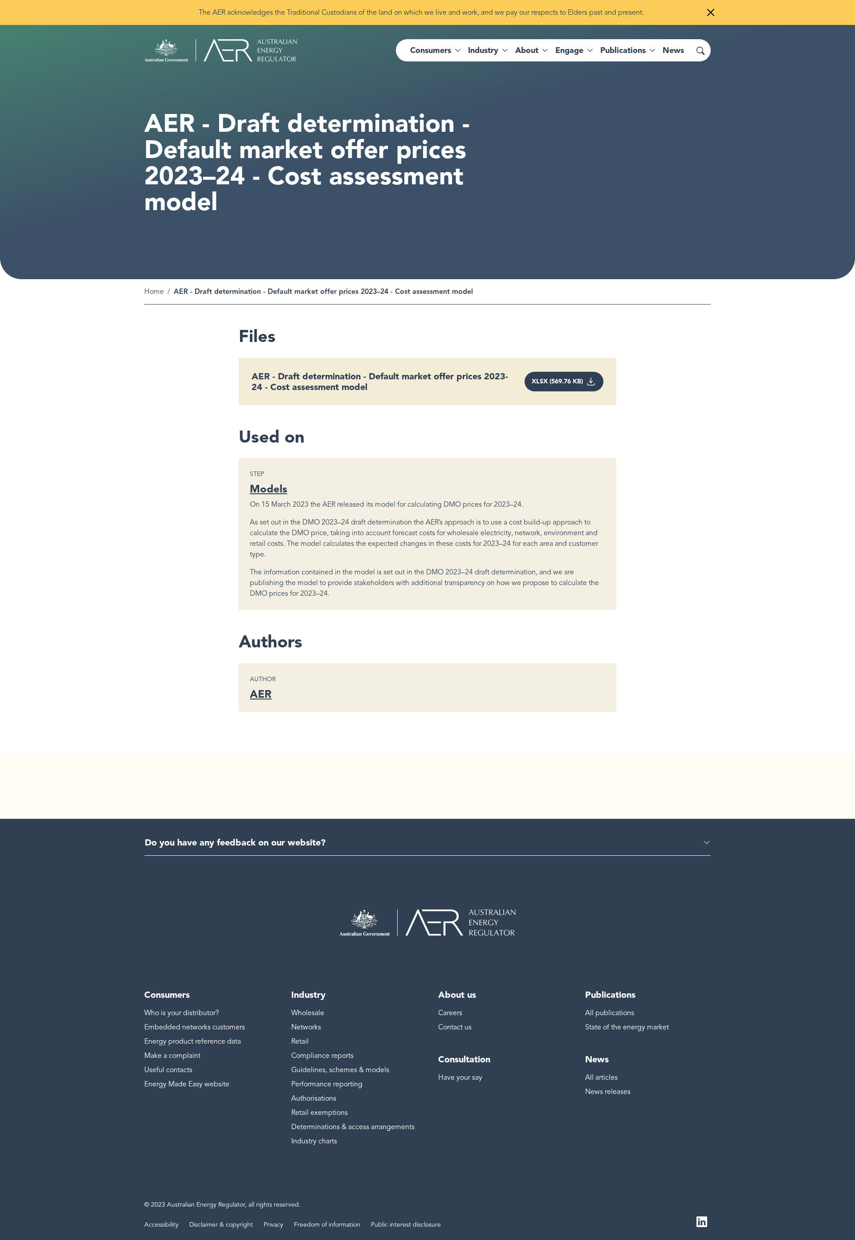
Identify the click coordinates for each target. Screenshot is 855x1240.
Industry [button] (483, 50)
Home (154, 291)
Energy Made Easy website (186, 1084)
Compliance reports (322, 1055)
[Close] (710, 12)
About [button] (526, 50)
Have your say (460, 1077)
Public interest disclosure (406, 1224)
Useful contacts (168, 1069)
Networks (306, 1027)
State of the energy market (627, 1027)
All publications (609, 1012)
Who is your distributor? (181, 1012)
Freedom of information (327, 1224)
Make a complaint (172, 1055)
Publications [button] (623, 50)
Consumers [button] (430, 50)
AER (261, 693)
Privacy (273, 1224)
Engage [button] (569, 50)
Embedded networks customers (194, 1027)
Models (268, 488)
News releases (608, 1091)
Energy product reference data (192, 1041)
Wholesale (307, 1012)
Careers (450, 1012)
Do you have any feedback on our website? (235, 842)
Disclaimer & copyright (221, 1224)
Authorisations (313, 1098)
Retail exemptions (319, 1112)
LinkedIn (702, 1221)
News (673, 50)
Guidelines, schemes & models (340, 1069)
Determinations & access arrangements (353, 1126)
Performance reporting (326, 1084)
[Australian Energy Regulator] (220, 50)
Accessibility (161, 1224)
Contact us (455, 1027)
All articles (601, 1077)
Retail (300, 1041)
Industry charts (314, 1141)
